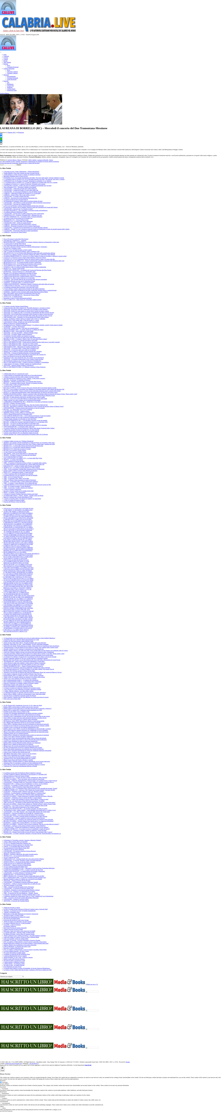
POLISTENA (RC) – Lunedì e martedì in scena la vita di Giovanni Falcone (24, 818)
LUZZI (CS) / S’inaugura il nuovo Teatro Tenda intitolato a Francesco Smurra (24, 257)
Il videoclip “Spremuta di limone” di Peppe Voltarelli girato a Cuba (21, 894)
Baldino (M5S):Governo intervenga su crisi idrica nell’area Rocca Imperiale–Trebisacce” (27, 708)
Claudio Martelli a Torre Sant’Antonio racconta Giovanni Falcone (21, 173)
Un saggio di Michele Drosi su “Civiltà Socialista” (17, 923)
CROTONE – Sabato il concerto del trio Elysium (16, 880)
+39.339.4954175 (34, 1063)
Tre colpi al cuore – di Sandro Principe (13, 965)
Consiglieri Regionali (12, 67)
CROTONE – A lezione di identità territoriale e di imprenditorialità (21, 353)
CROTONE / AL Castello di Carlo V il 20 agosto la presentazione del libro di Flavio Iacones (28, 312)
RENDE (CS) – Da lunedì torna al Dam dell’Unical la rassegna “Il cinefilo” (24, 801)
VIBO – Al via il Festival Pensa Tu (13, 477)
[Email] (110, 143)
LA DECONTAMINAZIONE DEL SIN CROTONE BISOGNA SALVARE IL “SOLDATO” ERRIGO (18, 587)
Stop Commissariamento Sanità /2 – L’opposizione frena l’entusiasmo (22, 681)
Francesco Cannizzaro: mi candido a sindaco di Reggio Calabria (20, 683)
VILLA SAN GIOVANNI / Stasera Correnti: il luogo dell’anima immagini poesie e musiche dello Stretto (32, 391)
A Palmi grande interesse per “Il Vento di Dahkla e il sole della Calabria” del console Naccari (28, 669)
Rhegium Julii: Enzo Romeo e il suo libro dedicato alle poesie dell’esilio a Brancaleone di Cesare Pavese (31, 660)
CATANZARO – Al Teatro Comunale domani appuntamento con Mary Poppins (25, 816)
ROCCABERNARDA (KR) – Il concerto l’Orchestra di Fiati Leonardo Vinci (24, 877)
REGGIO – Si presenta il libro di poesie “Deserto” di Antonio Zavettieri (23, 383)
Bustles (128, 1062)
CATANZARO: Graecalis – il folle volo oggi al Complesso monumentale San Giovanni (27, 185)
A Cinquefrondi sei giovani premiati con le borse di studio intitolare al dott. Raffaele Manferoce (29, 638)
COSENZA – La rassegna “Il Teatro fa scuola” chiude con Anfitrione (22, 785)
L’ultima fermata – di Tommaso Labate (14, 963)
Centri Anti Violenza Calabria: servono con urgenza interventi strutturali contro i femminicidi (28, 652)
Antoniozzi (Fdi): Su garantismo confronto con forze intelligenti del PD (22, 763)
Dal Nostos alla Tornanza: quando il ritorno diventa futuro (19, 670)
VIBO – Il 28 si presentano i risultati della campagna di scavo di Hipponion (23, 469)
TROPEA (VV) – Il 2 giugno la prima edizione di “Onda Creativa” (21, 467)
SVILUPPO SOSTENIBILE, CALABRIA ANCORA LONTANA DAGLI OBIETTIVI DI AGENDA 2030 (18, 568)
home (4, 54)
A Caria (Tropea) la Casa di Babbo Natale (14, 452)
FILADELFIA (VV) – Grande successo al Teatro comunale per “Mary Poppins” (25, 777)
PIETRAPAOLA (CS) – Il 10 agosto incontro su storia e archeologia (22, 262)
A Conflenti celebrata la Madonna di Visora (15, 212)
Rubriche (5, 81)
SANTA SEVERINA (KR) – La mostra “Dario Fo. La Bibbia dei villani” (23, 329)
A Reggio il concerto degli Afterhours (13, 849)
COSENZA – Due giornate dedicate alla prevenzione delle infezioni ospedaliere (25, 279)
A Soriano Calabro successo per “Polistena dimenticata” (18, 441)
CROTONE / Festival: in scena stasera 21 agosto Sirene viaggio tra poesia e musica (26, 311)
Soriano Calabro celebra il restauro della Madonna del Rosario (20, 470)
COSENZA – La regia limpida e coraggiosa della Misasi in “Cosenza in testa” (24, 793)
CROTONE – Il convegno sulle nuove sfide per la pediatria (19, 350)
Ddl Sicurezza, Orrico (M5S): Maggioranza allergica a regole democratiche (23, 721)
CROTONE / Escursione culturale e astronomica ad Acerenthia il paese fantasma (25, 309)
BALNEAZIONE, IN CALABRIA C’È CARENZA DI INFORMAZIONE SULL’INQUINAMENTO (18, 599)
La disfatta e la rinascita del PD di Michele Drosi (16, 954)
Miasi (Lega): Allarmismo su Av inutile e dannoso (16, 755)
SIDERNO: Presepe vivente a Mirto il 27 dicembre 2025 (18, 412)
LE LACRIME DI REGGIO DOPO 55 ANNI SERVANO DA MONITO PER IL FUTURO (16, 562)
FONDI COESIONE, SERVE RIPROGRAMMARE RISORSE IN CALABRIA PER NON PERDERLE (18, 549)
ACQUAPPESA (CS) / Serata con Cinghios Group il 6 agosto (20, 265)
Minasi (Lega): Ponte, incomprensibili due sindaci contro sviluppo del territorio (24, 738)
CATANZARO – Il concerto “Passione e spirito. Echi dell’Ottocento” (22, 860)
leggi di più (88, 1065)
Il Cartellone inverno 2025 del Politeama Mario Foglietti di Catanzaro (22, 773)
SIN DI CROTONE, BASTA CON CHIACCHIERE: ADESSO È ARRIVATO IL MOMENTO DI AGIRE (18, 543)
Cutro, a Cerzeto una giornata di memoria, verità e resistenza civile (21, 251)
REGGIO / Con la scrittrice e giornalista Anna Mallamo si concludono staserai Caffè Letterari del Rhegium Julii (33, 389)
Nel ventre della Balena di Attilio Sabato (14, 952)
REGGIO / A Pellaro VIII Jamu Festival (14, 403)
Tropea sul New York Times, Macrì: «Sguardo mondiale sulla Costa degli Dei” (24, 642)
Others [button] (2, 1106)
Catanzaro (6, 56)
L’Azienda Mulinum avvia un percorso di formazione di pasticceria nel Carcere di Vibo (27, 484)
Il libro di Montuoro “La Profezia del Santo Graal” (17, 946)
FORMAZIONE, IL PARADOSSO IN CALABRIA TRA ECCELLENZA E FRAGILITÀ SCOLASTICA (18, 527)
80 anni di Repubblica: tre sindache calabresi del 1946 (18, 686)
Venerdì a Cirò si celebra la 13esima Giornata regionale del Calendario (22, 351)
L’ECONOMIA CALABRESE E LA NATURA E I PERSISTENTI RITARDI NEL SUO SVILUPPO (17, 605)
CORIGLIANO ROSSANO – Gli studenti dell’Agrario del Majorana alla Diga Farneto (27, 270)
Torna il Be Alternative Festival (11, 852)
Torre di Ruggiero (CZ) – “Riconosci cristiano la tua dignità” (20, 187)
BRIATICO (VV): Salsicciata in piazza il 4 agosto (17, 449)
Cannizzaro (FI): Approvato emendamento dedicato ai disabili (20, 766)
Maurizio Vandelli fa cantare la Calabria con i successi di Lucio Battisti (22, 879)
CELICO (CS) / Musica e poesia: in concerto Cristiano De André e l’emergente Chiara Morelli (29, 254)
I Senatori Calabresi (12, 73)
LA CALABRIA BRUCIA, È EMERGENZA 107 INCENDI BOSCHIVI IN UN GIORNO (16, 593)
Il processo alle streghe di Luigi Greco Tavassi (16, 920)
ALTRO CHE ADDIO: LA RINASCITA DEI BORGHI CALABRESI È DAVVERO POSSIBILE (18, 512)
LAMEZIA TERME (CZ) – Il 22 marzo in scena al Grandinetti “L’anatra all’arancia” (26, 829)
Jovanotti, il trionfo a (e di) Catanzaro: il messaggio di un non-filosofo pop (23, 649)
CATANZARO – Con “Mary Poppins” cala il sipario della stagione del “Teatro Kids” (26, 811)
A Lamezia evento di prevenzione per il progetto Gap (17, 218)
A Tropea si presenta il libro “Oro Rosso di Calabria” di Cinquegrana (22, 498)
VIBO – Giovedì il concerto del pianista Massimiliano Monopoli (21, 897)
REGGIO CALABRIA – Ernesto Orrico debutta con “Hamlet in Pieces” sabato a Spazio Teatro (29, 804)
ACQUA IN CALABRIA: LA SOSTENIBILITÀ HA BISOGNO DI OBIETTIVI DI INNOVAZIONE (18, 624)
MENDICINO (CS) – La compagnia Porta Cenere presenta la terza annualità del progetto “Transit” (30, 788)
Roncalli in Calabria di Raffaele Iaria (13, 948)
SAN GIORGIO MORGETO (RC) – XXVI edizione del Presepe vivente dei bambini (27, 415)
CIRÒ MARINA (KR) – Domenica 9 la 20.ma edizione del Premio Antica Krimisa (26, 317)
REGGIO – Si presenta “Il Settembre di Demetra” (17, 380)
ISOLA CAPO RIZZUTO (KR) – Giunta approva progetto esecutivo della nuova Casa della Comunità (31, 342)
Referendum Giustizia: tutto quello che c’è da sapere (17, 684)
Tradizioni (9, 87)
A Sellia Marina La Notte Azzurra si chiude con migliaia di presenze (21, 174)
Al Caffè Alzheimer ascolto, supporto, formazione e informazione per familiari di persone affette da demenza (29, 161)
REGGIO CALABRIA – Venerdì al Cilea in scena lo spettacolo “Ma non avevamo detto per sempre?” (31, 824)
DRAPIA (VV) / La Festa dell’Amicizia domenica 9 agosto (19, 447)
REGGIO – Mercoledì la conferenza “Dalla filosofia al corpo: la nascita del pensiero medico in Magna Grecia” (33, 406)
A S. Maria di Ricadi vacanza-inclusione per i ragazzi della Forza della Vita (23, 464)
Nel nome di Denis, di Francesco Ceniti (14, 960)
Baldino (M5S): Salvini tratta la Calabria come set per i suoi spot (20, 707)
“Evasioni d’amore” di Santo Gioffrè (13, 915)
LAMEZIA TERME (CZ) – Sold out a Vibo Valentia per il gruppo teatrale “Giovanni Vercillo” (29, 790)
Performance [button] (3, 1092)
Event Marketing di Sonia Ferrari (12, 966)
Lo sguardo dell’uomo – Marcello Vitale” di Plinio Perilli (18, 932)
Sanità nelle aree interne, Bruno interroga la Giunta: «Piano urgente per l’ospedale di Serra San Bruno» (31, 646)
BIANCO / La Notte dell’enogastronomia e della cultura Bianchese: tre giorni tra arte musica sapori (30, 392)
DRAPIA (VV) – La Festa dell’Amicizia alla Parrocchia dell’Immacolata (23, 445)
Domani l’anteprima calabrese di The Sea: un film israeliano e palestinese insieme (25, 658)
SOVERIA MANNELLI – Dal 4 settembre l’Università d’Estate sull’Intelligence (25, 210)
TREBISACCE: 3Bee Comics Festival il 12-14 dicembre (19, 278)
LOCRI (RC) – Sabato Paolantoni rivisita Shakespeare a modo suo (21, 787)
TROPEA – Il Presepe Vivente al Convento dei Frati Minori (19, 455)
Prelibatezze (10, 84)
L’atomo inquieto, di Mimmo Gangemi (14, 962)
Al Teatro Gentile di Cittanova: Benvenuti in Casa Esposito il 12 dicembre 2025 (25, 774)
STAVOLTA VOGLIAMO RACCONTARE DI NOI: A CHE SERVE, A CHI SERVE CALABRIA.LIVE (18, 509)
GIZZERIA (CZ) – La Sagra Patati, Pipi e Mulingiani (18, 221)
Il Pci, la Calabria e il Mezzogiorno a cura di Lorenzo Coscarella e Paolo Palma (25, 942)
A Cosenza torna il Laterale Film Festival (14, 243)
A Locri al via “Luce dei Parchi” (12, 386)
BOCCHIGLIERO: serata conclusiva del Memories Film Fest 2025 (21, 293)
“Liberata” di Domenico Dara (11, 912)
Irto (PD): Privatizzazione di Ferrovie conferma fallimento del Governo (22, 747)
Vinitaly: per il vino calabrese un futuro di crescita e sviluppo (19, 678)
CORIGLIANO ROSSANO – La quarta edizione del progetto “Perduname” (24, 871)
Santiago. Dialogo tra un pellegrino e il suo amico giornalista (19, 945)
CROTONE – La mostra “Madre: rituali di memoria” (17, 334)
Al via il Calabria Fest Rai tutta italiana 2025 (15, 866)
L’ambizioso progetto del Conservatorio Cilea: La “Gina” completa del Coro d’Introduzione (28, 896)
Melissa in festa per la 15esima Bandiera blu (15, 323)
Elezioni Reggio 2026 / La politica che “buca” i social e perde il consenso (23, 675)
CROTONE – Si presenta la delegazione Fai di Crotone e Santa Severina (23, 359)
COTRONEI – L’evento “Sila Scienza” (14, 326)
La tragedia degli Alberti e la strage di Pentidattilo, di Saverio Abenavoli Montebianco (26, 968)
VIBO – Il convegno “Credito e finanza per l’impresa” (18, 487)
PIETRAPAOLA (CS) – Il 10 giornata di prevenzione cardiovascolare (22, 264)
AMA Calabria (32, 160)
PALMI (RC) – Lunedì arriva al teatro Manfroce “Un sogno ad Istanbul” (23, 822)
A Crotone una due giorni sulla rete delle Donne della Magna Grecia (22, 337)
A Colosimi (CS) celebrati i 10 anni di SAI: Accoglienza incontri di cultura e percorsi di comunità (29, 656)
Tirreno (51, 160)
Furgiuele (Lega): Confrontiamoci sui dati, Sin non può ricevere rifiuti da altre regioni (26, 716)
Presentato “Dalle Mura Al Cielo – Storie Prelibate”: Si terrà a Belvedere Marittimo (26, 644)
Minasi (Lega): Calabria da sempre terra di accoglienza (18, 744)
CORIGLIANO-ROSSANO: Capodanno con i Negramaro (19, 274)
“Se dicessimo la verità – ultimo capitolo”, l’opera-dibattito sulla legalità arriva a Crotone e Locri (29, 810)
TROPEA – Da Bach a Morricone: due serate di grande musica (20, 854)
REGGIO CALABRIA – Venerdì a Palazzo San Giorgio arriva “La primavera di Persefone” (28, 821)
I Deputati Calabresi (12, 71)
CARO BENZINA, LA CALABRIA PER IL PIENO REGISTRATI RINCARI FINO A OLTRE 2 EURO (18, 618)
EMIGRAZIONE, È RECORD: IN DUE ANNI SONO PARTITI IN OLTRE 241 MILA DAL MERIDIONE (18, 596)
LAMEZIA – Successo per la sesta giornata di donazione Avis (20, 198)
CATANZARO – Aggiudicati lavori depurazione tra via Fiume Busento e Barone (25, 227)
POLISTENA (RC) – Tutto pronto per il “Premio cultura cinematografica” (23, 794)
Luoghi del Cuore (12, 90)
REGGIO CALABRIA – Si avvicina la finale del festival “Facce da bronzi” (24, 815)
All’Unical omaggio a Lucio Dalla (12, 885)
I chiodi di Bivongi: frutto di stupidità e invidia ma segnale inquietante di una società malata (28, 655)
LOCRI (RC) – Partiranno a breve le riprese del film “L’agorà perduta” (22, 797)
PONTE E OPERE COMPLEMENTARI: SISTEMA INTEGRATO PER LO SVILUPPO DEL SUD (18, 608)
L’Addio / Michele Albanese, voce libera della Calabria (18, 691)
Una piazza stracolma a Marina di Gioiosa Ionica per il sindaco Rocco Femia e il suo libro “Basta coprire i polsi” (34, 653)
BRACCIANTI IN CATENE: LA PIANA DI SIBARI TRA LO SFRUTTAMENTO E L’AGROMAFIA (18, 611)
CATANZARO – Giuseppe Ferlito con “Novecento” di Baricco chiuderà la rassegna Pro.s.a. (28, 782)
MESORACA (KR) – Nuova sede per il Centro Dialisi (18, 331)
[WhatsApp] (110, 139)
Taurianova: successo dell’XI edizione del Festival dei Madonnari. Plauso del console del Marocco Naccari (32, 672)
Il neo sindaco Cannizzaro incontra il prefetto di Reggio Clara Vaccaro (22, 674)
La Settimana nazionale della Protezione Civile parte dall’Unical (20, 287)
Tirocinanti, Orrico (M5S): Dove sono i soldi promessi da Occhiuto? (21, 714)
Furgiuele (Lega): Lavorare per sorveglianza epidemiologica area (21, 727)
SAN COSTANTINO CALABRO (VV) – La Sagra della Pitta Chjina (22, 458)
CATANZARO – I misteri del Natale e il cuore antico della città (20, 190)
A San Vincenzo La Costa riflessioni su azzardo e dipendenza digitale (22, 689)
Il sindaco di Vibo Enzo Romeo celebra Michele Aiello (18, 641)
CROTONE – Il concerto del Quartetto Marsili (16, 901)
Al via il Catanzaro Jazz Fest (11, 857)
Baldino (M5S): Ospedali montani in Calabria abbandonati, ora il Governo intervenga (26, 761)
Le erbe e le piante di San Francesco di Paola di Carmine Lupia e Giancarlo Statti (25, 909)
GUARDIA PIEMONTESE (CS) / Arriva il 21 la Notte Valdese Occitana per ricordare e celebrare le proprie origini (34, 256)
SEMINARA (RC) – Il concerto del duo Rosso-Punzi (18, 874)
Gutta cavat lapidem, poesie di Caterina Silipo (15, 938)
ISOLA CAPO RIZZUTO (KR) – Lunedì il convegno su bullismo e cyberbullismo (26, 362)
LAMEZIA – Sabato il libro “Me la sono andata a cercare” (19, 195)
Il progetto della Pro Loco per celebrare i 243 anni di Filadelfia (20, 475)
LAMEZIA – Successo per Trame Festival (15, 232)
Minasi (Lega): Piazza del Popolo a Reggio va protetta (18, 760)
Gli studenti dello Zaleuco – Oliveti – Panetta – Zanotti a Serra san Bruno (23, 495)
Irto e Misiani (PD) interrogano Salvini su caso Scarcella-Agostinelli (21, 722)
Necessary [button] (3, 1080)
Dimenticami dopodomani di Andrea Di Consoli (16, 917)
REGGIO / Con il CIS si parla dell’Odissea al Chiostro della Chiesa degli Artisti (25, 398)
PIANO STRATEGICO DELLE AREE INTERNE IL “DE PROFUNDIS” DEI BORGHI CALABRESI (18, 571)
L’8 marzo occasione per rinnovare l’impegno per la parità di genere (21, 688)
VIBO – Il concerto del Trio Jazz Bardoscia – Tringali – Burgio (20, 893)
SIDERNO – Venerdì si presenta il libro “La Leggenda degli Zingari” (22, 381)
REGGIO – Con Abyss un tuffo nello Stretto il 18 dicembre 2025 (21, 423)
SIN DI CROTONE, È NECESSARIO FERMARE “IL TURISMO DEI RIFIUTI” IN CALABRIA (17, 531)
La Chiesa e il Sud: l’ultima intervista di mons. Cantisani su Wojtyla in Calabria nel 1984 (27, 970)
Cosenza (5, 57)
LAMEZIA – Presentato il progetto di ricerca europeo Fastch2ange (21, 226)
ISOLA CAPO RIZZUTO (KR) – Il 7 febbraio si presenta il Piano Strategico (24, 367)
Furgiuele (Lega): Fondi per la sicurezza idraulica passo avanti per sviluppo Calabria (26, 725)
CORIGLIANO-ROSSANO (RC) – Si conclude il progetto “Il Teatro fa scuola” (25, 808)
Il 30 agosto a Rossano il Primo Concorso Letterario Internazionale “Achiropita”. (25, 246)
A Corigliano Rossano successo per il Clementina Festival (19, 281)
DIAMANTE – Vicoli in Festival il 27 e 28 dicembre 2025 (19, 271)
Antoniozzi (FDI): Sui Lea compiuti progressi (15, 733)
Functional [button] (3, 1087)
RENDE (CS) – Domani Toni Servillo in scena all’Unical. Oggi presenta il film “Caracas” (27, 832)
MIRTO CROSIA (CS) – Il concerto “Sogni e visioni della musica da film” (23, 876)
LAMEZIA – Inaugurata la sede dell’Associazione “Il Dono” (20, 224)
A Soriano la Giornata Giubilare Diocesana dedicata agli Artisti (20, 494)
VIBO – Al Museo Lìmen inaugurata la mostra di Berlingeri (19, 480)
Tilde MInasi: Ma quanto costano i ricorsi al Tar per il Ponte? (19, 753)
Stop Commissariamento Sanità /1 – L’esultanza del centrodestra (20, 680)
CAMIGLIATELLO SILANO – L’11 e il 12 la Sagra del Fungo (21, 285)
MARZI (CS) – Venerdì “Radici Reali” (14, 268)
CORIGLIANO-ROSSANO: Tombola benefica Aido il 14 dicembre (22, 276)
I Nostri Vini (10, 85)
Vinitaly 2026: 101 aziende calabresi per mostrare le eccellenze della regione (24, 677)
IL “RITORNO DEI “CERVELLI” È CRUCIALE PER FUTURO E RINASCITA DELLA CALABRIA (18, 577)
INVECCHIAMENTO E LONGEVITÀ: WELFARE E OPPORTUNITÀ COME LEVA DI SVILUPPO (18, 518)
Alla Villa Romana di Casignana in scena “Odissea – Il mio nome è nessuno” (24, 378)
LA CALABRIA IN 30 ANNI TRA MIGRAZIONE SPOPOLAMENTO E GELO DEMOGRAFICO (17, 621)
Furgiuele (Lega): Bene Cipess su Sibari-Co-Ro (16, 711)
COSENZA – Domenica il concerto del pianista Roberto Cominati (21, 890)
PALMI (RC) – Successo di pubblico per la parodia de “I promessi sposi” (23, 813)
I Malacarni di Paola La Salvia (11, 907)
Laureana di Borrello (42, 160)
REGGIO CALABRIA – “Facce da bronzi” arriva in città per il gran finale (23, 779)
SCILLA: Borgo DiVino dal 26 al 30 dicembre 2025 (17, 414)
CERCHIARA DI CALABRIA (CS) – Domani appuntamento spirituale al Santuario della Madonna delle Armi (33, 260)
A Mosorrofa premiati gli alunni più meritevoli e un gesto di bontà (21, 429)
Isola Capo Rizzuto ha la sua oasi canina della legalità (18, 356)
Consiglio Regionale (12, 78)
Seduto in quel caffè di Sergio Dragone (14, 959)
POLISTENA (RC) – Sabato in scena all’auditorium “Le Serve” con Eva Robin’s (25, 783)
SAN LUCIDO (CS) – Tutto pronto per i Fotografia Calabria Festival (22, 299)
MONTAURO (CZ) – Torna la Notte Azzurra (15, 220)
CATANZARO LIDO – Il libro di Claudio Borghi (17, 223)
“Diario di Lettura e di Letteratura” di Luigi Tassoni (17, 921)
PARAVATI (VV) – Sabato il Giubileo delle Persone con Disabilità (21, 466)
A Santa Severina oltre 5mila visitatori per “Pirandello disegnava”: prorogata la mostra (26, 308)
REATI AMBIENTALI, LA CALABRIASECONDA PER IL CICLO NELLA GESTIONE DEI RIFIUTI (21, 552)
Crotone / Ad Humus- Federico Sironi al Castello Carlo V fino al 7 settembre (24, 318)
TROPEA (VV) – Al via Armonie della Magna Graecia (18, 855)
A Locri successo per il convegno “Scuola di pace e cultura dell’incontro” (20, 163)
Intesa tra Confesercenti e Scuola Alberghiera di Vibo (17, 497)
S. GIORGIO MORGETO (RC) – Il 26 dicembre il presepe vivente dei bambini (25, 420)
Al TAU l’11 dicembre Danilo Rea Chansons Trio (17, 843)
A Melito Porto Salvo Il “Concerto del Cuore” (15, 373)
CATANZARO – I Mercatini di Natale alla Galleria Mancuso (20, 188)
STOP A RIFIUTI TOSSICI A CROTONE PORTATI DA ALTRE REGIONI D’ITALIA (16, 559)
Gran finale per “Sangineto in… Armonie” (15, 240)
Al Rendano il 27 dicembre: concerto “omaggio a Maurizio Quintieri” (22, 840)
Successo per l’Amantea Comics (12, 248)
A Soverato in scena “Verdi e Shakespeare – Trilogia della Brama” (21, 171)
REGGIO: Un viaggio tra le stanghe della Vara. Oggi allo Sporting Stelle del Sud (25, 405)
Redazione (21, 132)
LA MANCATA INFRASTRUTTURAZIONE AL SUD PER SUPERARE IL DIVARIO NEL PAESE (17, 615)
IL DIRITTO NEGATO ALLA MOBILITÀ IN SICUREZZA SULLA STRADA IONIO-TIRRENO (18, 546)
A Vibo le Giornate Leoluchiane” (12, 489)
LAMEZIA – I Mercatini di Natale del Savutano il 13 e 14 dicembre (21, 193)
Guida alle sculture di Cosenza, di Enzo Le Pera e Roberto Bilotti (21, 937)
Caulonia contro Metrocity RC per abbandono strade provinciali (20, 433)
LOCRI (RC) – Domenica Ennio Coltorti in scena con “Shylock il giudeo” (23, 791)
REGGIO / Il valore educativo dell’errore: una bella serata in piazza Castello (24, 397)
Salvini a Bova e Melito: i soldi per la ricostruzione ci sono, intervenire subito (24, 694)
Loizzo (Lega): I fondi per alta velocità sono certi (16, 752)
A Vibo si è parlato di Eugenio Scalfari (13, 500)
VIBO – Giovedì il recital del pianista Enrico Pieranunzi (18, 887)
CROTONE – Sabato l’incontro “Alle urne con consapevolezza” (21, 328)
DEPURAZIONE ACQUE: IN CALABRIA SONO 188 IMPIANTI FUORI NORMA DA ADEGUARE (18, 583)
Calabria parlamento (8, 68)
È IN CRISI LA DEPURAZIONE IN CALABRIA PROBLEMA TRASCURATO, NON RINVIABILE (18, 540)
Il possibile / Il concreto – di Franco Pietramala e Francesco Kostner (21, 940)
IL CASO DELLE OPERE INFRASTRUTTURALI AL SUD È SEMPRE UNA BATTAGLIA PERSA (18, 574)
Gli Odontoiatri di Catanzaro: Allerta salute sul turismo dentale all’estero (23, 201)
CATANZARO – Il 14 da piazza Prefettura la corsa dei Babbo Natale (22, 192)
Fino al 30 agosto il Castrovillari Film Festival (15, 239)
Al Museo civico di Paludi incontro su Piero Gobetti (17, 250)
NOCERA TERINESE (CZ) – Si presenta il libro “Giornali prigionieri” (22, 216)
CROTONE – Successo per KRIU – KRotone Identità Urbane (20, 332)
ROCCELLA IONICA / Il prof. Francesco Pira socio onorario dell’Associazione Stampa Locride (29, 387)
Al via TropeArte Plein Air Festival (13, 456)
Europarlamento (11, 76)
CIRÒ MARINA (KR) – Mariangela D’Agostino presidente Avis (21, 347)
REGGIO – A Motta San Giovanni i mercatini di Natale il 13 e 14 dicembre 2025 (25, 422)
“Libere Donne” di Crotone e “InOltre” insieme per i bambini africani (22, 364)
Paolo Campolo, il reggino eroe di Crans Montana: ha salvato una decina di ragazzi (26, 697)
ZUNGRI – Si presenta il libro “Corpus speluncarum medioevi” (20, 481)
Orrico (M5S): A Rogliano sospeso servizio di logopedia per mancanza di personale (26, 724)
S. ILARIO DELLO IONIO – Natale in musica (16, 411)
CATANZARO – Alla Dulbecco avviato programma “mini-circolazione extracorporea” (27, 202)
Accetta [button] (75, 1065)
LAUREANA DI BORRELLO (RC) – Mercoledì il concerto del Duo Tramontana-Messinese (29, 868)
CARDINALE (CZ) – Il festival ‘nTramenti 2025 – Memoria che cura (22, 215)
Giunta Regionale (11, 79)
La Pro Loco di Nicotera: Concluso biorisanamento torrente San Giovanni (23, 206)
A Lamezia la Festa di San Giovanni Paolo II (15, 199)
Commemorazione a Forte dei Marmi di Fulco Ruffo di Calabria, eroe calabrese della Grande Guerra (30, 647)
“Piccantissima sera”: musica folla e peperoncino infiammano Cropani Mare (24, 661)
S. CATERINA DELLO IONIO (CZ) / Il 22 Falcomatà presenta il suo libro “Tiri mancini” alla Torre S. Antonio (33, 179)
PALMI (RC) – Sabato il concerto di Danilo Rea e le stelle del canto (21, 883)
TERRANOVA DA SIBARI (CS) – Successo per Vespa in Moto (21, 295)
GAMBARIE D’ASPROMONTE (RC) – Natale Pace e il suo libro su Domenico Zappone (28, 401)
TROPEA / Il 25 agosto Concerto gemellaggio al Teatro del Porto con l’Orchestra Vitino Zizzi (29, 442)
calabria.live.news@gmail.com (13, 1063)
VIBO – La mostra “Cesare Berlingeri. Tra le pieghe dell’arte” (20, 483)
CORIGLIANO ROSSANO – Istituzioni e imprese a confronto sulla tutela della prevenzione (28, 284)
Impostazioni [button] (81, 1065)
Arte (8, 82)
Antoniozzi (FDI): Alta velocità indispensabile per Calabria (19, 758)
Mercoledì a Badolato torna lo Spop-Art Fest (15, 176)
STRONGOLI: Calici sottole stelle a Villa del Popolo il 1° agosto (21, 320)
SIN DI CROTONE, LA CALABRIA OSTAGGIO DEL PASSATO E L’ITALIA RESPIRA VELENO (17, 565)
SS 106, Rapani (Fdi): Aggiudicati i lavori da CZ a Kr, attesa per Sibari (22, 705)
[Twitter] (110, 137)
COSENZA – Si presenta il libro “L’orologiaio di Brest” (18, 282)
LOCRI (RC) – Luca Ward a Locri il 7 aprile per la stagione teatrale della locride (25, 805)
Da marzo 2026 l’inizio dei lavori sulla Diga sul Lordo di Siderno (21, 431)
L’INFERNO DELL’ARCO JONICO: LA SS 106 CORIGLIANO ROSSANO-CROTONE (17, 590)
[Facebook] (110, 134)
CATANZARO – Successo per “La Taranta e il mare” (18, 209)
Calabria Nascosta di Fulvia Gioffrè (13, 929)
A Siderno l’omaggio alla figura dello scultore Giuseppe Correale (21, 377)
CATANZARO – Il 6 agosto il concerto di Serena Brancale (19, 851)
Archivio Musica (4, 93)
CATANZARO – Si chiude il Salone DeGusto (16, 196)
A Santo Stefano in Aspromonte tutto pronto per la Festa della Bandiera (22, 375)
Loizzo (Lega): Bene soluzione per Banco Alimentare (18, 736)
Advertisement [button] (4, 1101)
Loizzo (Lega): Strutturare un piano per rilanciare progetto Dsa (20, 741)
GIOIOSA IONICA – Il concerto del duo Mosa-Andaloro (19, 862)
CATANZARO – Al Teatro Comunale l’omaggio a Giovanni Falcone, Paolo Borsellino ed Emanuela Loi (32, 833)
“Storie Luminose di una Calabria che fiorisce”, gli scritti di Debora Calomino (24, 935)
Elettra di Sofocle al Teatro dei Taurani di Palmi (16, 776)
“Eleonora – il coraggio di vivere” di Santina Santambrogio (19, 910)
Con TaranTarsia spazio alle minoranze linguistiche (17, 245)
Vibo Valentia (7, 62)
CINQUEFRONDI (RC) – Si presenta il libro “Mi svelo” (19, 426)
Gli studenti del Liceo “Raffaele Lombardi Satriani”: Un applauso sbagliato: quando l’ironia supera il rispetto (33, 325)
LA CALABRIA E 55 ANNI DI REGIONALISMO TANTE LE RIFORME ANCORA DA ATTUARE (17, 534)
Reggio (5, 61)
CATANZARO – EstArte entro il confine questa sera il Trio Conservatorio (23, 213)
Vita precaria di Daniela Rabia (11, 918)
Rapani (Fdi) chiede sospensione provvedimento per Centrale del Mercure (23, 749)
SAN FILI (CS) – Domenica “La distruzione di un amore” (19, 891)
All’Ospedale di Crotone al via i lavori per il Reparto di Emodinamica (22, 361)
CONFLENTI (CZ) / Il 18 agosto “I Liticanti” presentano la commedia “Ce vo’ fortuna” (27, 181)
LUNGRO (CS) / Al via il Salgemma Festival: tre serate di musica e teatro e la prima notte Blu (29, 259)
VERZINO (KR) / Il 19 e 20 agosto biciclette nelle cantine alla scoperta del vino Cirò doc (27, 315)
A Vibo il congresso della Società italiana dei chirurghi (18, 473)
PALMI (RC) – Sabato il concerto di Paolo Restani (17, 865)
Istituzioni (6, 75)
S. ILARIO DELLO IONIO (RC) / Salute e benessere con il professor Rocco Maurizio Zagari (29, 395)
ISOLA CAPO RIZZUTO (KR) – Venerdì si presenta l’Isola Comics (22, 345)
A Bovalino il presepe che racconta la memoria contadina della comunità (23, 417)
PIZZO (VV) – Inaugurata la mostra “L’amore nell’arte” (18, 472)
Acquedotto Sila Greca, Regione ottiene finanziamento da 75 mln (21, 639)
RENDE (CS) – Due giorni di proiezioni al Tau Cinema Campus (21, 807)
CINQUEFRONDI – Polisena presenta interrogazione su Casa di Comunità (24, 408)
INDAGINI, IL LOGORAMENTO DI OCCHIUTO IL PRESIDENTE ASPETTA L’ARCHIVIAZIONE (18, 521)
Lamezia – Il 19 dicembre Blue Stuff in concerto (16, 846)
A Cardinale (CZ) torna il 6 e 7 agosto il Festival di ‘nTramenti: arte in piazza (24, 184)
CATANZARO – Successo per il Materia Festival (17, 204)
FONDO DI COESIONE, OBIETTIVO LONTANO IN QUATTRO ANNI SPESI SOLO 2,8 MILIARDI (18, 555)
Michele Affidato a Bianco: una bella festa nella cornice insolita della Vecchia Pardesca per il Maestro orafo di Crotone (35, 650)
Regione (5, 64)
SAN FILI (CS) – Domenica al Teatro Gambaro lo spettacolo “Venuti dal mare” (25, 830)
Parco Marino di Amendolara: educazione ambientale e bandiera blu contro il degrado (26, 667)
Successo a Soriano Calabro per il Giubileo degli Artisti (18, 491)
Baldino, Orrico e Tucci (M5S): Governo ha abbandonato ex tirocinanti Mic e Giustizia (27, 728)
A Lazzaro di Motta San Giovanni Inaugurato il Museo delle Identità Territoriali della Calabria (28, 428)
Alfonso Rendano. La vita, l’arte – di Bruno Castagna (18, 957)
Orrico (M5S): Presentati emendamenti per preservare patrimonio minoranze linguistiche (27, 750)
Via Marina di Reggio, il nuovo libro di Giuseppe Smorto (19, 934)
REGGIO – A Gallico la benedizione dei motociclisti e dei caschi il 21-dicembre (25, 425)
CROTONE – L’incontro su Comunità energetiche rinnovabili (20, 340)
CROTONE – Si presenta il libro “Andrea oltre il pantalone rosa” (21, 348)
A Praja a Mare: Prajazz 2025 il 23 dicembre (15, 841)
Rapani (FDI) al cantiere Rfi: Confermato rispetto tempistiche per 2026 (22, 710)
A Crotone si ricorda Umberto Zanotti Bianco (15, 306)
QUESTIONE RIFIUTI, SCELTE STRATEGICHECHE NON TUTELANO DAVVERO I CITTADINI (18, 602)
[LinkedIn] (110, 141)
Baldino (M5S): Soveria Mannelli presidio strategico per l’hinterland (21, 742)
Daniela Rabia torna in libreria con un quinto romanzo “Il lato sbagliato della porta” (26, 943)
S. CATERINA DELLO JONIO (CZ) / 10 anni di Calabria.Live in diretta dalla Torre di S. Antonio (30, 182)
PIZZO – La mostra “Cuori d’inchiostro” (14, 492)
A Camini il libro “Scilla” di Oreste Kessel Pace (16, 384)
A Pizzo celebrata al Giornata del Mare (14, 461)
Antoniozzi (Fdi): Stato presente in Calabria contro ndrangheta (20, 719)
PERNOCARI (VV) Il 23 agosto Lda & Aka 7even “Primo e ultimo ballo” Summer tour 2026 (29, 444)
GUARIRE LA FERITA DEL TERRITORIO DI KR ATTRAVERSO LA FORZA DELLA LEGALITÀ (18, 627)
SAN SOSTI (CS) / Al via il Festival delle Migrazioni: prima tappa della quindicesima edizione (29, 253)
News (8, 65)
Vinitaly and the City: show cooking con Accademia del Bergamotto (22, 400)
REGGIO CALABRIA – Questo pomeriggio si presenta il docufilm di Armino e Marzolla (27, 796)
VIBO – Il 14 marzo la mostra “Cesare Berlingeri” (17, 486)
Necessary (5, 1082)
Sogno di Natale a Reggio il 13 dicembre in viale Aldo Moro (19, 419)
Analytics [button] (2, 1096)
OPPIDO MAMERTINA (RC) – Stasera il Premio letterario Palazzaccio (23, 666)
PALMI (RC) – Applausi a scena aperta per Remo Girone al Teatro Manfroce (24, 825)
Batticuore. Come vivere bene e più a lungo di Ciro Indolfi (19, 931)
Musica (19, 160)
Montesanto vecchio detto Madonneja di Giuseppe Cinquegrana (20, 914)
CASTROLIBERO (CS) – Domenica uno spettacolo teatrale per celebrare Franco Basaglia (28, 819)
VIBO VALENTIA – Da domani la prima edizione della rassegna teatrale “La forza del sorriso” (29, 802)
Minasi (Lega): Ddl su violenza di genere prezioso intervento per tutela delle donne (25, 732)
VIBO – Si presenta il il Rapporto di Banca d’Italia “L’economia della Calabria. (25, 463)
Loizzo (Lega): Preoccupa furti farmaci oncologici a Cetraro (19, 756)
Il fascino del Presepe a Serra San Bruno (14, 501)
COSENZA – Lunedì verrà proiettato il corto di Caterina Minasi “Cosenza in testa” (26, 799)
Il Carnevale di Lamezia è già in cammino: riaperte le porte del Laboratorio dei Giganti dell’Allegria (30, 207)
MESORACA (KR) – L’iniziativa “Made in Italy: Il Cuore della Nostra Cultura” (25, 339)
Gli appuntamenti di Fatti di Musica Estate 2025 (16, 848)
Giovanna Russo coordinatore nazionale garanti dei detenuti (19, 695)
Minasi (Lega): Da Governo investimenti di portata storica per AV (21, 746)
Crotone (5, 59)
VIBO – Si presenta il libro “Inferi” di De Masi (16, 478)
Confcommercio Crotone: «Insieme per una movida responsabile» (21, 322)
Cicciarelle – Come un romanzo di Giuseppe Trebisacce (12, 925)
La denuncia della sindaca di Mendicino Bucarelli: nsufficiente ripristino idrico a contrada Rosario (30, 290)
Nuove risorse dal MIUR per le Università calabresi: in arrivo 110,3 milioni (23, 664)
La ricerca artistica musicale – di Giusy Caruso (16, 951)
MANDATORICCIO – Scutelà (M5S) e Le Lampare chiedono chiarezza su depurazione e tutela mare (31, 242)
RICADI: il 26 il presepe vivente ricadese (14, 450)
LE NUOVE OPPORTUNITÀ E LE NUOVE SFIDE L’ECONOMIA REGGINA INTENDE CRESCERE (18, 580)
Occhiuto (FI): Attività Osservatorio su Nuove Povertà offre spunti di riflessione (25, 739)
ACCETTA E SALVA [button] (6, 1111)
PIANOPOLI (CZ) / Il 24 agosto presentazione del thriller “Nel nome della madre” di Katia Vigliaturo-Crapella (33, 178)
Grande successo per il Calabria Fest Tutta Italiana (17, 863)
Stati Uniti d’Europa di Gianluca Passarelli (15, 928)
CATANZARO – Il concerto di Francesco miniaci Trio (18, 888)
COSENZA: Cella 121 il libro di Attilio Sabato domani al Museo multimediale (24, 267)
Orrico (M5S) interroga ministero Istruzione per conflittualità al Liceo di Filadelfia (25, 730)
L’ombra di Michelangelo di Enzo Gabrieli (15, 956)
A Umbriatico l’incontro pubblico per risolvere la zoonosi (19, 336)
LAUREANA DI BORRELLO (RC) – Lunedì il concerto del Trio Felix (23, 869)
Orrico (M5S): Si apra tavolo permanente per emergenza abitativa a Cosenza (24, 764)
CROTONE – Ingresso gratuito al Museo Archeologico (18, 365)
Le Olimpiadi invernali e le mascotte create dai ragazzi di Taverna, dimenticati (24, 692)
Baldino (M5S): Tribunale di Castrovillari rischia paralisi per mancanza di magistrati (26, 735)
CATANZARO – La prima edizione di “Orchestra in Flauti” (19, 873)
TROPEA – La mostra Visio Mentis (13, 459)
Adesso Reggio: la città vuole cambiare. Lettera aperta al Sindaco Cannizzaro (24, 663)
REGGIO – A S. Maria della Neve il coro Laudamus (17, 409)
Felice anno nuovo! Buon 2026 (11, 698)
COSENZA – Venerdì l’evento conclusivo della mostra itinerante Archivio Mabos (25, 292)
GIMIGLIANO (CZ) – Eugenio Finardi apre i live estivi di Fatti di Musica (23, 859)
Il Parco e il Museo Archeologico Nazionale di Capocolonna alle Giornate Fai (24, 354)
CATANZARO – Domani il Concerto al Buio (15, 899)
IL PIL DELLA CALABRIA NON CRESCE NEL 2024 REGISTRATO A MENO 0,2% (16, 630)
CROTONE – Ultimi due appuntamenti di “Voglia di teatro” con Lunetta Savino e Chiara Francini (30, 780)
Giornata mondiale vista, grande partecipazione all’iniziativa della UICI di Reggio (25, 434)
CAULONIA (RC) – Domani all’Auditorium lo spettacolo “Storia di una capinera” (26, 827)
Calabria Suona (11, 89)
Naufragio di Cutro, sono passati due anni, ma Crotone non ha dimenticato (23, 357)
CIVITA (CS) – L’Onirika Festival (12, 296)
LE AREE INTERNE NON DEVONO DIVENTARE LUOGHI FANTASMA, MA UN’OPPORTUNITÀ (18, 537)
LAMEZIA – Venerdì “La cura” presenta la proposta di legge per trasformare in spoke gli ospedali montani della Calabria (36, 229)
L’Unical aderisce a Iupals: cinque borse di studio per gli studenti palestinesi (24, 288)
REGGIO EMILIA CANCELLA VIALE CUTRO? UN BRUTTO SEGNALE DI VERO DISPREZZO (17, 515)
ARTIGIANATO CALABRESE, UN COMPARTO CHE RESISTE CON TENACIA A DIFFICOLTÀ (17, 524)
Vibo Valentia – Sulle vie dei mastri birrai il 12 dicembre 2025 (20, 453)
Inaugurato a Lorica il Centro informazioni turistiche (17, 298)
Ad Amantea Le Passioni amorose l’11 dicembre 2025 (18, 845)
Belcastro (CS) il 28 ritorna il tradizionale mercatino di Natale (20, 273)
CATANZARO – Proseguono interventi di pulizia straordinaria (20, 230)
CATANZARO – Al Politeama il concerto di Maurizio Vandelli (20, 882)
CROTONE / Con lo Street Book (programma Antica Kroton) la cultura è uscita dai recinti (28, 314)
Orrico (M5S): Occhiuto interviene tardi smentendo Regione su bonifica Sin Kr (24, 718)
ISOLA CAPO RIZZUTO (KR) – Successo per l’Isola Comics (20, 343)
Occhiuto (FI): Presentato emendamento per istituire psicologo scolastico (23, 713)
